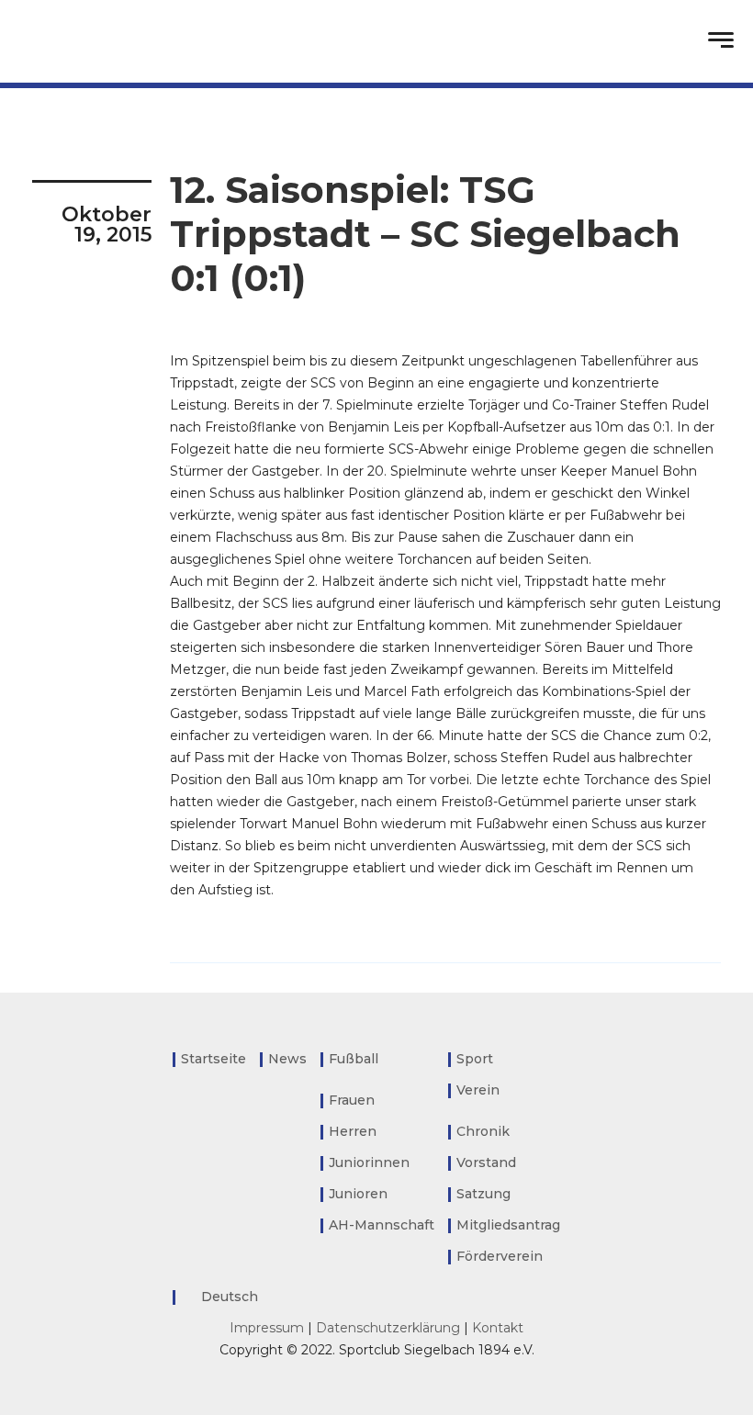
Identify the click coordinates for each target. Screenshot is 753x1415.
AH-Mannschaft (381, 1225)
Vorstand (486, 1162)
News (287, 1058)
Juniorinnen (369, 1162)
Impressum (267, 1328)
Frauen (352, 1100)
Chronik (483, 1131)
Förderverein (499, 1256)
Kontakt (497, 1328)
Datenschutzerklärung (388, 1328)
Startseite (213, 1058)
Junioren (358, 1193)
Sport (474, 1058)
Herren (352, 1131)
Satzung (483, 1193)
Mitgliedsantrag (508, 1225)
